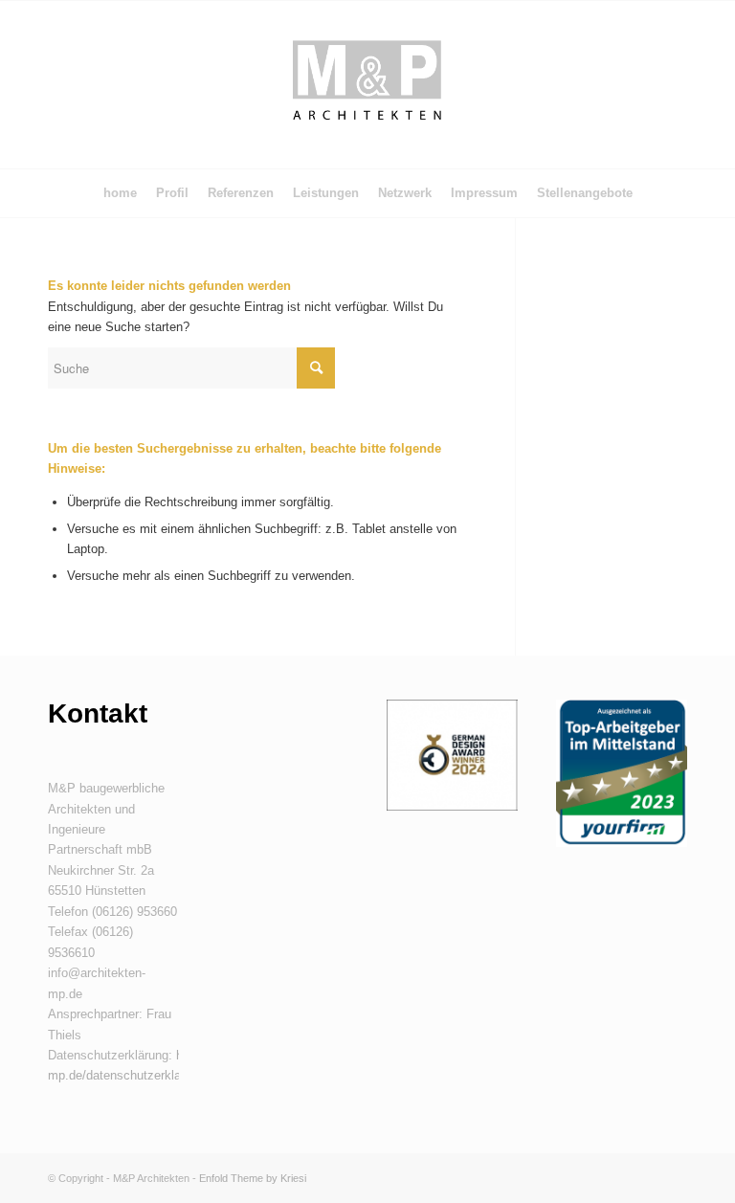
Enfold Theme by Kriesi (252, 1178)
